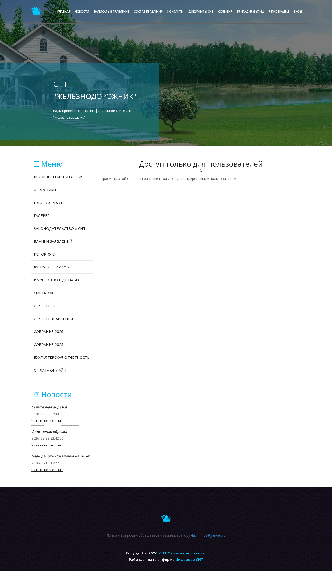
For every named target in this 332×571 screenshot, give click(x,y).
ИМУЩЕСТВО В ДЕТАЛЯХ (56, 279)
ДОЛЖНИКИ (45, 189)
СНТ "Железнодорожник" (182, 553)
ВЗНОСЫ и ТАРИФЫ (52, 267)
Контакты (175, 11)
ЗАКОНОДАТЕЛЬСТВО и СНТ (60, 228)
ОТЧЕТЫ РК (44, 305)
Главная (63, 11)
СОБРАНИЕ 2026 (48, 331)
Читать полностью (47, 421)
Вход (298, 11)
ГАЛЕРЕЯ (42, 215)
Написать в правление (111, 11)
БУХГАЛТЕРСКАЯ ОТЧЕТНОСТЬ (62, 357)
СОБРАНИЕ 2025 (48, 344)
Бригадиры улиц (250, 11)
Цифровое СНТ (189, 559)
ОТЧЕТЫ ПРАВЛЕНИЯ (53, 318)
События (225, 11)
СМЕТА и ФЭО (46, 292)
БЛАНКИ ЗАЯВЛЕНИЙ (53, 241)
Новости (82, 11)
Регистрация (279, 11)
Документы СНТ (200, 11)
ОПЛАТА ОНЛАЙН (50, 370)
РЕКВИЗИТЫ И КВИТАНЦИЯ (59, 176)
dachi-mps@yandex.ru (208, 535)
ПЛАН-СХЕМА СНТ (50, 202)
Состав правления (148, 11)
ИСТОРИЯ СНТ (47, 254)
